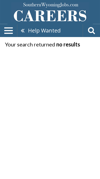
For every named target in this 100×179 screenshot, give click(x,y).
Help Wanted (44, 30)
